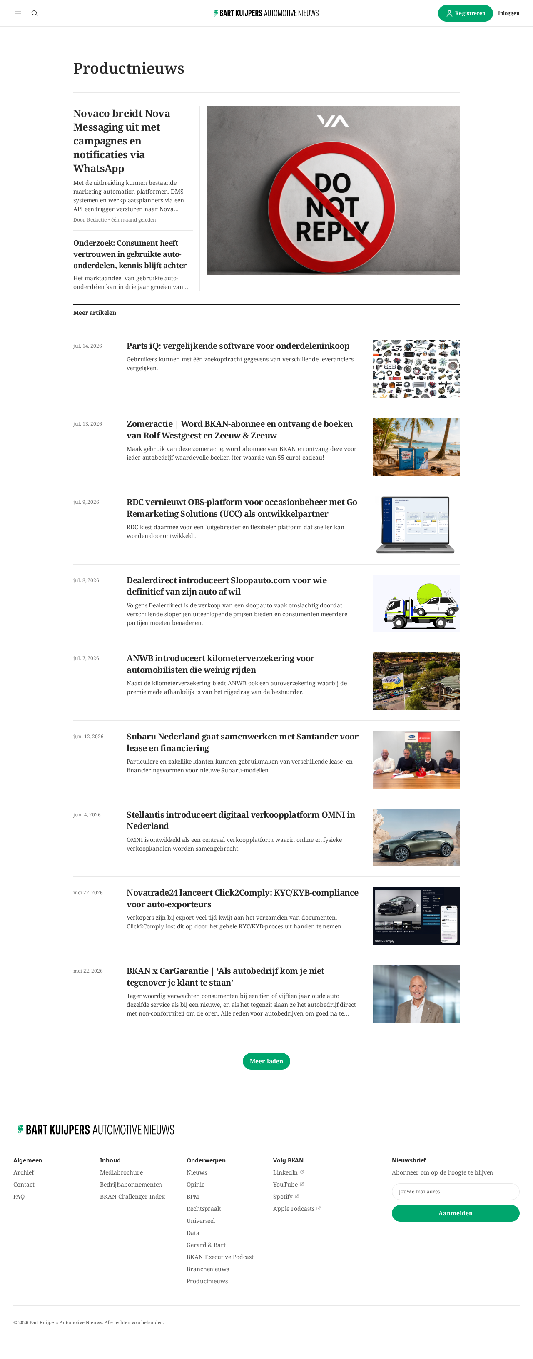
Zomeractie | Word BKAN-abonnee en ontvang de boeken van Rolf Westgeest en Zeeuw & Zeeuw (240, 429)
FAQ (19, 1196)
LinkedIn (285, 1172)
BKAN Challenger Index (132, 1196)
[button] (18, 13)
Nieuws (197, 1172)
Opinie (195, 1184)
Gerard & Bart (206, 1245)
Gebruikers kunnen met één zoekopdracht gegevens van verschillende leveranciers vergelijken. (240, 363)
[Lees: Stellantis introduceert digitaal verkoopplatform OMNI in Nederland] (416, 838)
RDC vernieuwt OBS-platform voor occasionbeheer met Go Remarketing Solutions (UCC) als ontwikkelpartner (242, 507)
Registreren (470, 13)
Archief (23, 1172)
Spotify (282, 1196)
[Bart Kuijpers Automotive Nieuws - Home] (266, 13)
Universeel (201, 1221)
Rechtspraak (204, 1208)
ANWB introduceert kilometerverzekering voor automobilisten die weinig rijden (220, 663)
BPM (193, 1196)
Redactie (97, 220)
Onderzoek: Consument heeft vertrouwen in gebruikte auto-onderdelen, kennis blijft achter (130, 254)
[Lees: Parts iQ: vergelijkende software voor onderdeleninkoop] (416, 369)
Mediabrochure (121, 1172)
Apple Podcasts (293, 1208)
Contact (23, 1184)
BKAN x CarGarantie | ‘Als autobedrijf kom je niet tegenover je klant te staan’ (225, 976)
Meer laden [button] (266, 1061)
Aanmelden (455, 1213)
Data (193, 1233)
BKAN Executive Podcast (220, 1257)
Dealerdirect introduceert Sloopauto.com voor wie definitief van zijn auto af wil (226, 586)
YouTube (285, 1184)
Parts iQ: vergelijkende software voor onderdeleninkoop (238, 345)
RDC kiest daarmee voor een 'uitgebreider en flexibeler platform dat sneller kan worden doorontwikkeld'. (235, 531)
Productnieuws (207, 1281)
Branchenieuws (208, 1269)
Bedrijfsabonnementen (131, 1184)
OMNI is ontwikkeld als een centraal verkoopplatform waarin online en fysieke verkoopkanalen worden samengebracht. (234, 844)
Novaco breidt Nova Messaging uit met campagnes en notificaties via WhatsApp (121, 140)
